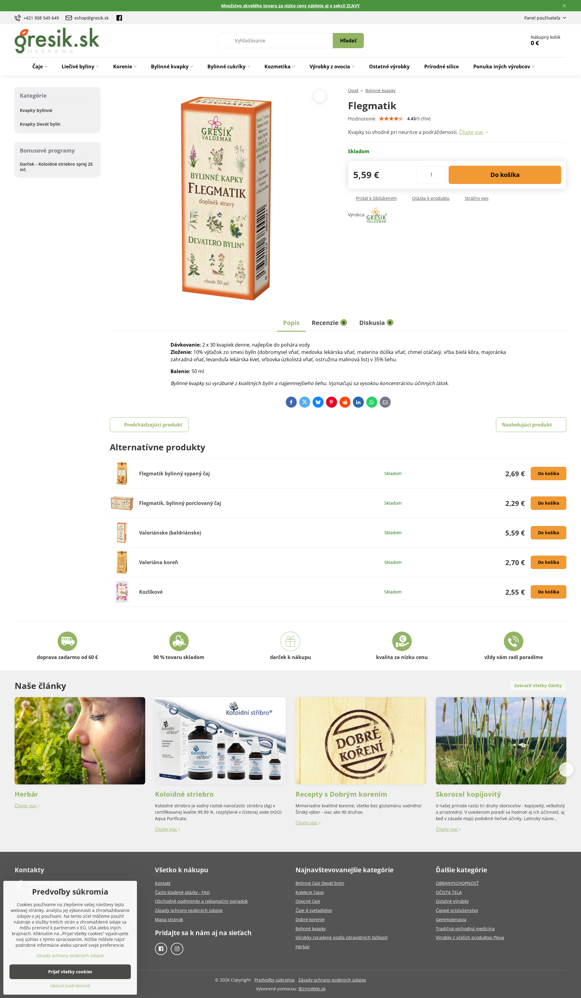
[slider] (391, 118)
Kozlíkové (151, 592)
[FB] (119, 17)
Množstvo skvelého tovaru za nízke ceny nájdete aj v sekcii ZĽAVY (290, 6)
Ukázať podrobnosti (70, 986)
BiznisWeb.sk (312, 989)
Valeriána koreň (158, 562)
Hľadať (348, 40)
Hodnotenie (361, 118)
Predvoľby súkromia (274, 980)
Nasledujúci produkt (527, 424)
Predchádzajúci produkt (153, 424)
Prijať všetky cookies (70, 972)
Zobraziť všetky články (538, 685)
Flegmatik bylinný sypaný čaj (174, 473)
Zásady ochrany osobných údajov (332, 980)
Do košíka (505, 175)
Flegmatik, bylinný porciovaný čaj (180, 503)
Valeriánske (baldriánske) (170, 532)
